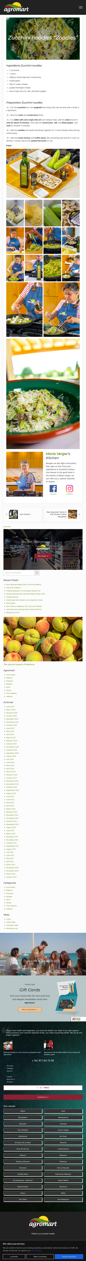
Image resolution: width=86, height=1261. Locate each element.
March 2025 (10, 738)
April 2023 (10, 806)
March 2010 (10, 874)
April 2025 (10, 734)
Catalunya (22, 1136)
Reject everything (40, 1257)
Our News (10, 1082)
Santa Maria (10, 603)
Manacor (63, 1155)
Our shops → (43, 556)
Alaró (23, 1111)
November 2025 (12, 722)
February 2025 (11, 741)
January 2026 (11, 716)
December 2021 (12, 837)
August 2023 (11, 793)
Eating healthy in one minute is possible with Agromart (22, 1053)
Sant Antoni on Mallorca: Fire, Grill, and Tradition (24, 606)
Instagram (69, 494)
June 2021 (10, 855)
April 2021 (10, 861)
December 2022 (12, 815)
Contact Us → (43, 1097)
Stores (8, 690)
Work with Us (11, 1079)
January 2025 (11, 744)
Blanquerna (63, 1117)
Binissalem (22, 1117)
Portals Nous (23, 1174)
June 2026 (10, 707)
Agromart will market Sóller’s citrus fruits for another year (62, 1053)
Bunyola (22, 1124)
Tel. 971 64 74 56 (44, 1060)
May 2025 (10, 731)
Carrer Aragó (63, 1130)
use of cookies (36, 1250)
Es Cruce (63, 1136)
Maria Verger (57, 454)
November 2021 (12, 840)
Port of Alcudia (63, 1168)
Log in (8, 919)
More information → (30, 1009)
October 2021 (11, 843)
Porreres (22, 1168)
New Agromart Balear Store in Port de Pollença (23, 584)
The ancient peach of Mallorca (18, 664)
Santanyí (63, 1187)
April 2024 (10, 769)
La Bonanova (63, 1149)
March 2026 (10, 710)
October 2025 (11, 725)
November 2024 (12, 747)
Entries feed (10, 922)
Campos (63, 1124)
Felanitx (63, 1143)
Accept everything (69, 1257)
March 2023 (10, 809)
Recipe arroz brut (12, 612)
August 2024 (11, 756)
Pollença (63, 1162)
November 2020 (12, 868)
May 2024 (10, 765)
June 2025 (10, 728)
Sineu (22, 1193)
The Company (11, 693)
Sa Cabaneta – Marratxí (23, 1180)
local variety (10, 675)
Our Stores (10, 1066)
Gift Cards (29, 989)
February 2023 (11, 812)
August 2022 (11, 827)
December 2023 (12, 781)
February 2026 (11, 713)
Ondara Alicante (12, 597)
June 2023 (10, 799)
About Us (9, 1071)
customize (14, 1257)
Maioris (23, 1155)
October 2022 (11, 821)
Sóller (63, 1193)
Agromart (30, 1002)
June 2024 (10, 762)
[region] (43, 1250)
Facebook (53, 494)
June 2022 (10, 830)
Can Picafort (23, 1130)
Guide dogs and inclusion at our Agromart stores (24, 600)
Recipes (8, 527)
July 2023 (10, 796)
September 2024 (12, 753)
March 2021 (10, 865)
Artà (63, 1111)
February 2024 (11, 775)
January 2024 (11, 778)
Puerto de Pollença (13, 588)
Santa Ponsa (22, 1187)
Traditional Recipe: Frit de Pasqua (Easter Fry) (23, 591)
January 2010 (11, 877)
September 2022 (12, 824)
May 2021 (10, 858)
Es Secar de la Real (23, 1143)
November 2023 (12, 784)
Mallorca (9, 678)
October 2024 (11, 750)
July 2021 (10, 852)
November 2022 (12, 818)
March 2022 (10, 834)
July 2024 (10, 759)
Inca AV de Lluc (23, 1149)
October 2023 (11, 787)
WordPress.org (12, 928)
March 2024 (10, 772)
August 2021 (11, 849)
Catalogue (10, 1068)
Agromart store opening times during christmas (24, 609)
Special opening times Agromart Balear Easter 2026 (25, 594)
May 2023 (10, 803)
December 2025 (12, 719)
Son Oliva (23, 1199)
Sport (8, 687)
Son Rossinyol (63, 1199)
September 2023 (12, 790)
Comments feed (12, 925)
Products (9, 681)
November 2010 (12, 871)
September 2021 (12, 846)
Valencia (9, 696)
